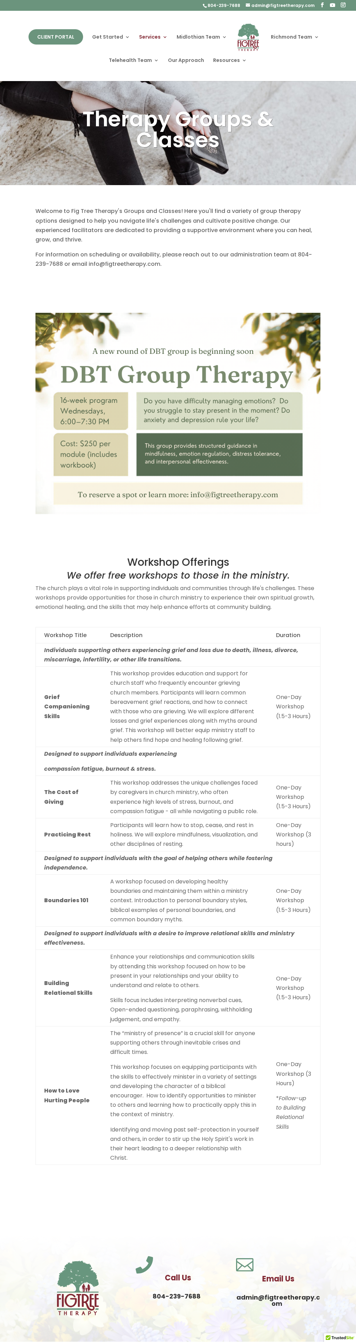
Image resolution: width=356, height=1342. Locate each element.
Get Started (107, 37)
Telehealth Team (130, 61)
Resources (226, 61)
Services (150, 37)
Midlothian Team (198, 37)
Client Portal (55, 36)
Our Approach (186, 61)
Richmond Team (291, 37)
